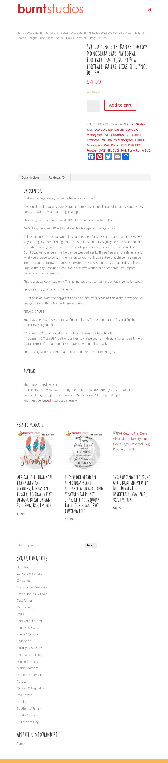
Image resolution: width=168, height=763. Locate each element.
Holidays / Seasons (30, 648)
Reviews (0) (57, 177)
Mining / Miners (27, 661)
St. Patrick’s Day (27, 722)
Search (91, 545)
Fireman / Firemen (29, 621)
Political (22, 681)
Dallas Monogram (121, 140)
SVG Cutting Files (37, 33)
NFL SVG (113, 150)
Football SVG (96, 150)
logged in (48, 400)
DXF (131, 145)
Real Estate (24, 695)
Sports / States (59, 33)
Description (30, 177)
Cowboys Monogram (109, 129)
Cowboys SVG (121, 135)
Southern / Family (29, 708)
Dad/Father (24, 600)
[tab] (30, 177)
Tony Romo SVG (139, 150)
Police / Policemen (29, 675)
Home (20, 33)
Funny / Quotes (27, 634)
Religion (22, 702)
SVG (123, 150)
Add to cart (120, 105)
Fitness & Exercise (29, 628)
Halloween (24, 641)
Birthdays (23, 567)
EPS (138, 145)
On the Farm (25, 607)
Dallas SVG (119, 145)
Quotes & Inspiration (31, 688)
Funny (21, 743)
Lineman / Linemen (30, 654)
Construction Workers (32, 587)
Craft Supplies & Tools (32, 594)
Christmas (24, 580)
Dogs (20, 614)
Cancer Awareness (29, 573)
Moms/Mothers (27, 668)
